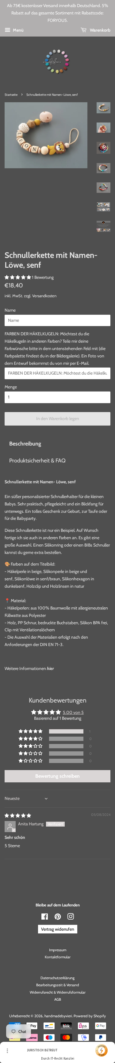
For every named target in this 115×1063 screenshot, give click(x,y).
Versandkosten (44, 295)
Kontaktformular (58, 957)
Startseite (11, 95)
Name (10, 310)
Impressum (57, 950)
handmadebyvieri (58, 1016)
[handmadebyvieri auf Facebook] (44, 918)
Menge (11, 387)
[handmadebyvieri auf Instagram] (70, 918)
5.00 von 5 (73, 712)
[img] (18, 815)
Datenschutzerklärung (57, 978)
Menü (18, 30)
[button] (18, 277)
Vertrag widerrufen (57, 929)
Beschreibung (25, 443)
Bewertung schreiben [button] (57, 776)
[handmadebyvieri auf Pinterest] (57, 918)
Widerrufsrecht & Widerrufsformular (58, 992)
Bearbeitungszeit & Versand (57, 985)
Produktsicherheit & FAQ (37, 460)
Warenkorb (99, 30)
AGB (57, 999)
